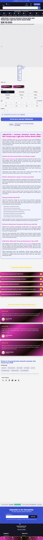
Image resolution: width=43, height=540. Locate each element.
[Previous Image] (2, 46)
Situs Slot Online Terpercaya (21, 119)
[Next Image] (41, 46)
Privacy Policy (19, 519)
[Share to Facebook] (6, 380)
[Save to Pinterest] (12, 380)
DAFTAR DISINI (7, 86)
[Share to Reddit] (15, 380)
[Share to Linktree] (9, 380)
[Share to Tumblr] (18, 380)
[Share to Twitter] (3, 380)
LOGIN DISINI (18, 86)
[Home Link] (9, 4)
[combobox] (20, 8)
